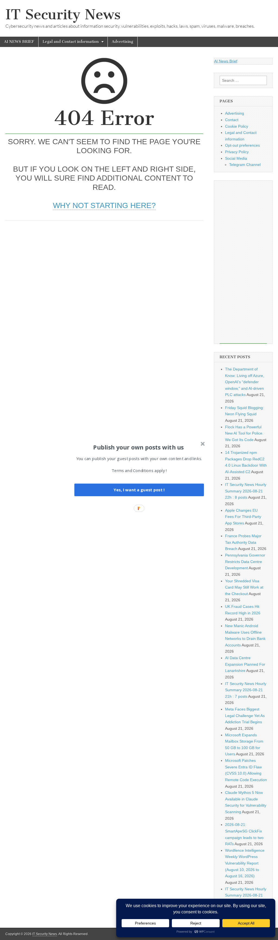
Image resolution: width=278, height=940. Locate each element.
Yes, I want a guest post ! (139, 489)
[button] (138, 447)
